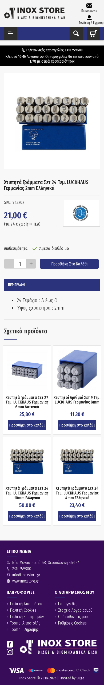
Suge (81, 678)
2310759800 (74, 50)
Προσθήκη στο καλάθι (69, 264)
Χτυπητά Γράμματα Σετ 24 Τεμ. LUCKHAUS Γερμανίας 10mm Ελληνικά (27, 493)
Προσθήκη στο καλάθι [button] (27, 425)
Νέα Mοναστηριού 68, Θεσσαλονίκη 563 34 (46, 562)
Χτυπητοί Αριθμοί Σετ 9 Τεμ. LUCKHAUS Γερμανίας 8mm (77, 400)
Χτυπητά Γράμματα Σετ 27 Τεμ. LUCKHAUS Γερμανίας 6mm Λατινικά (27, 402)
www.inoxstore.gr (25, 581)
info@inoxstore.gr (26, 574)
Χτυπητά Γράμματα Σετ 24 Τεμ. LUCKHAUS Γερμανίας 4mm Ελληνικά (77, 493)
